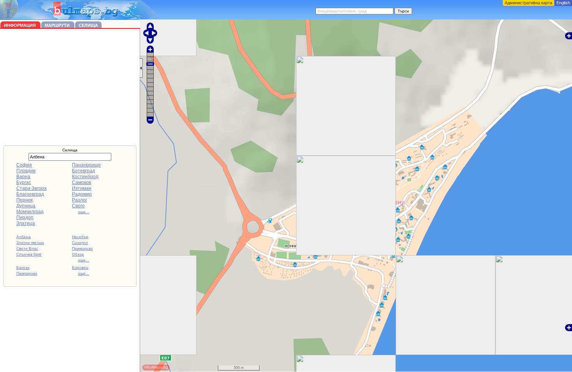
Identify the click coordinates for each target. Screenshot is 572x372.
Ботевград (83, 171)
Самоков (81, 182)
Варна (23, 176)
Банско (23, 267)
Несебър (80, 237)
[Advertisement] (70, 87)
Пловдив (25, 171)
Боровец (80, 267)
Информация (20, 25)
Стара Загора (31, 188)
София (24, 165)
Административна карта (528, 2)
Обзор (78, 254)
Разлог (79, 200)
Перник (24, 200)
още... (83, 212)
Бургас (23, 182)
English (563, 2)
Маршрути (58, 25)
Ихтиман (81, 188)
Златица (25, 223)
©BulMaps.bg (156, 367)
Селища (88, 25)
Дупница (25, 206)
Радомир (82, 194)
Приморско (82, 248)
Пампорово (26, 273)
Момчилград (30, 211)
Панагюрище (86, 165)
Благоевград (30, 194)
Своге (78, 206)
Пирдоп (24, 217)
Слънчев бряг (29, 254)
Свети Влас (27, 248)
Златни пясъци (30, 242)
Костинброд (85, 176)
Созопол (80, 242)
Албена (23, 237)
